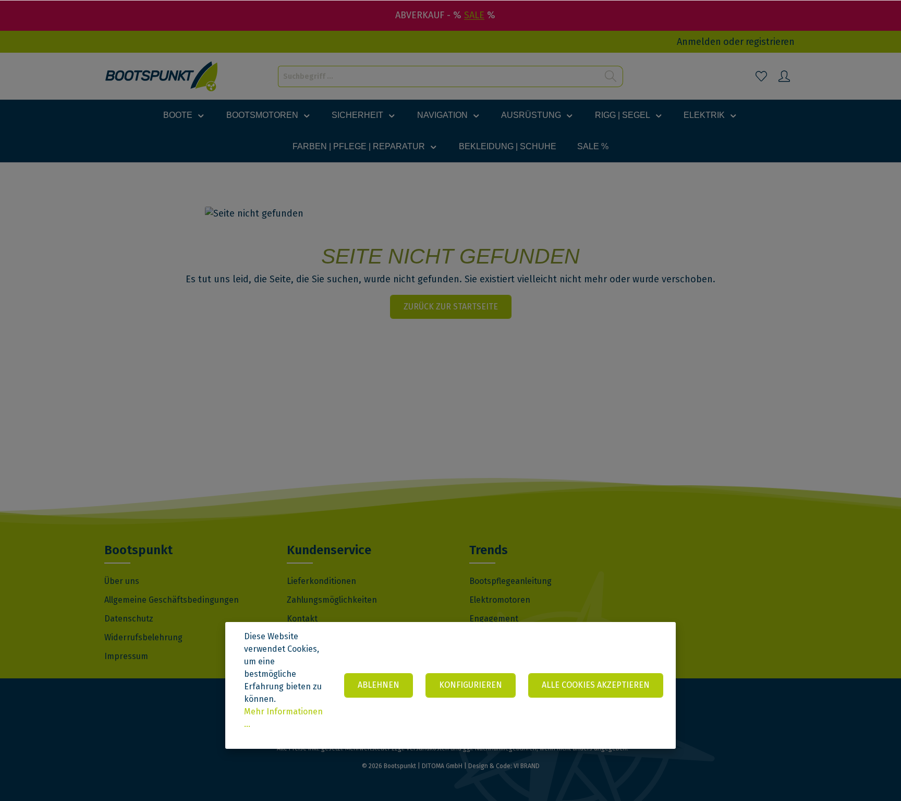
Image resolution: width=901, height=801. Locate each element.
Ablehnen (378, 685)
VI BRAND (527, 766)
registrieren (770, 41)
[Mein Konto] (784, 76)
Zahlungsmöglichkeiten (332, 600)
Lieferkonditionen (321, 581)
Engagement (493, 619)
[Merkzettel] (761, 76)
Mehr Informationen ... (283, 718)
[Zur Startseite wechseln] (162, 76)
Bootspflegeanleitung (510, 581)
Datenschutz (128, 619)
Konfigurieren (470, 685)
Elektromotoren (499, 600)
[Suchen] (611, 76)
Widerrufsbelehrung (143, 637)
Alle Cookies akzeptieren (596, 685)
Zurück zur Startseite (451, 307)
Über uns (121, 581)
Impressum (126, 656)
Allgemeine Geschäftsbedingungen (171, 600)
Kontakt (302, 619)
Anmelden (699, 41)
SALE (474, 15)
